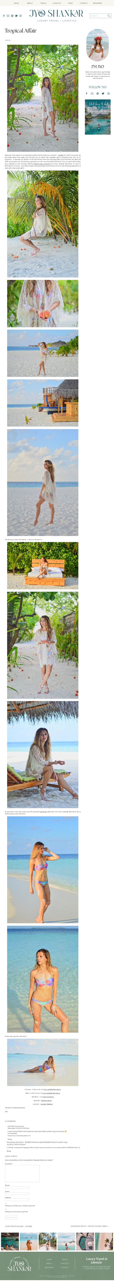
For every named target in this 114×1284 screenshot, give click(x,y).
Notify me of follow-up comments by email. (20, 1206)
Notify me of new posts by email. (16, 1212)
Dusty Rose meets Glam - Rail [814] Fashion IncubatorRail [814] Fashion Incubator (35, 1142)
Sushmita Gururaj (14, 1126)
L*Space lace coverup (41, 164)
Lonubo (61, 155)
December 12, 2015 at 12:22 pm (18, 1128)
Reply (10, 1139)
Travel (8, 40)
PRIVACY (72, 1275)
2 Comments (10, 1121)
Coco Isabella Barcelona (52, 1089)
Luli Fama (43, 811)
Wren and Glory (48, 1097)
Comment (9, 1164)
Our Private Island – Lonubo (19, 1226)
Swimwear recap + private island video (89, 1226)
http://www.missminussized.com (19, 1135)
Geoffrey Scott (46, 1100)
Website (8, 1197)
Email (7, 1191)
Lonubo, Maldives (47, 1104)
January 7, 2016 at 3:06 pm (16, 1144)
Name (7, 1185)
